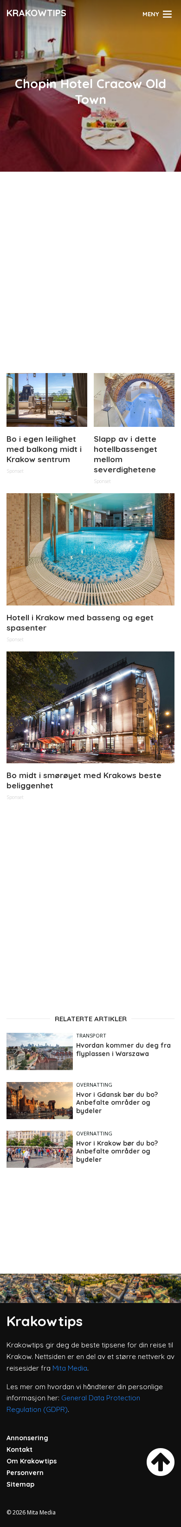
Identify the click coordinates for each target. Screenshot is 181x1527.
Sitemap (20, 1484)
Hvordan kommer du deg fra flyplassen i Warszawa (123, 1050)
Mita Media (69, 1368)
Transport (91, 1035)
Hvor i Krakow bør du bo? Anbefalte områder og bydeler (117, 1152)
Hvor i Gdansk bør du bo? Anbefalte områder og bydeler (117, 1103)
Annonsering (27, 1438)
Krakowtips (36, 13)
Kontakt (19, 1449)
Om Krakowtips (31, 1461)
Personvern (25, 1473)
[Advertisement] (90, 268)
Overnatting (94, 1084)
